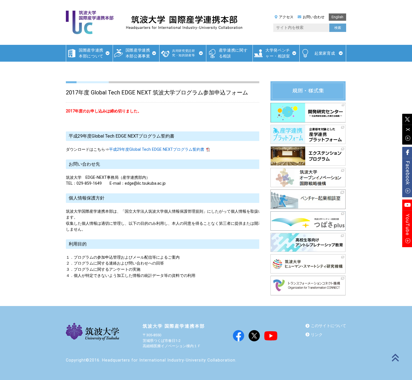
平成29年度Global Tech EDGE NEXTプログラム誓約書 (156, 149)
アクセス (286, 17)
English (337, 17)
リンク (317, 334)
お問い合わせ (314, 17)
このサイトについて (328, 325)
